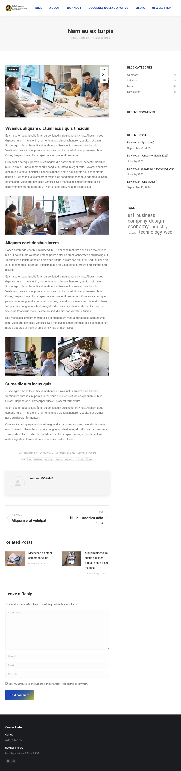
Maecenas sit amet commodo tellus (40, 555)
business (38, 459)
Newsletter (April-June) (140, 142)
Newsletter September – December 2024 (150, 168)
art (30, 459)
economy (69, 459)
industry (159, 226)
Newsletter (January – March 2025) (147, 155)
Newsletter (132, 233)
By (46, 452)
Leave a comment (87, 452)
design (59, 459)
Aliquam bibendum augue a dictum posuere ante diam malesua (96, 560)
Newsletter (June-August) (142, 181)
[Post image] (15, 558)
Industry (13, 69)
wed (90, 459)
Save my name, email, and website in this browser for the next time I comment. (48, 684)
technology (80, 459)
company (49, 459)
